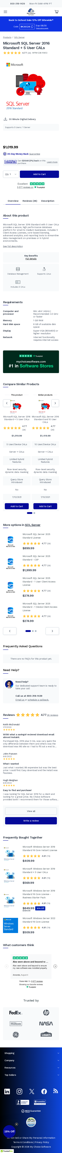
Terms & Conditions (23, 1142)
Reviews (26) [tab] (30, 200)
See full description (13, 246)
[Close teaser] (16, 1124)
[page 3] (36, 631)
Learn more (52, 162)
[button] (9, 1131)
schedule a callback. (38, 699)
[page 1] (28, 631)
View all (31, 811)
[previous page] (9, 631)
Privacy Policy (42, 1142)
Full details (31, 258)
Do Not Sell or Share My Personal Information (31, 1137)
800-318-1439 (17, 3)
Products (7, 37)
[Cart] (56, 11)
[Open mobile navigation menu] (5, 11)
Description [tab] (47, 200)
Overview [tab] (13, 200)
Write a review (31, 820)
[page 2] (33, 631)
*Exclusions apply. (42, 28)
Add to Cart (39, 174)
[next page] (52, 631)
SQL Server (19, 37)
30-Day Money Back (23, 154)
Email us (20, 699)
